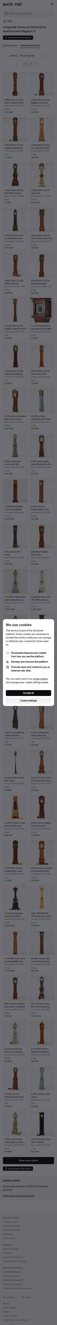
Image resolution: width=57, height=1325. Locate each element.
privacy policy (40, 678)
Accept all (28, 693)
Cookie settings (28, 700)
